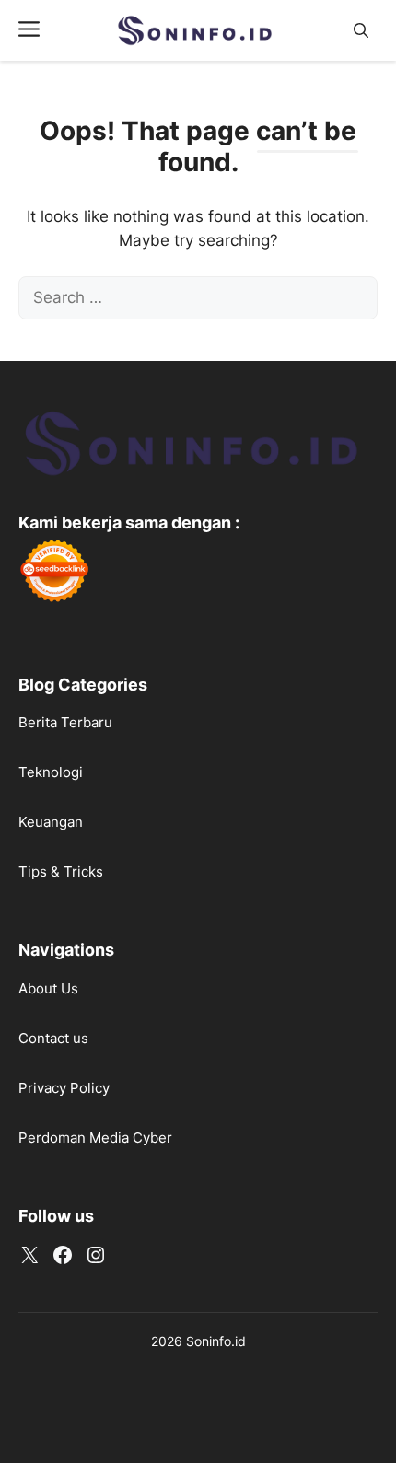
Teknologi (50, 772)
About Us (48, 988)
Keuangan (50, 821)
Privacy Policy (64, 1088)
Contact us (53, 1038)
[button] (361, 31)
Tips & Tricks (60, 871)
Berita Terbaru (65, 722)
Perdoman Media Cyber (95, 1137)
